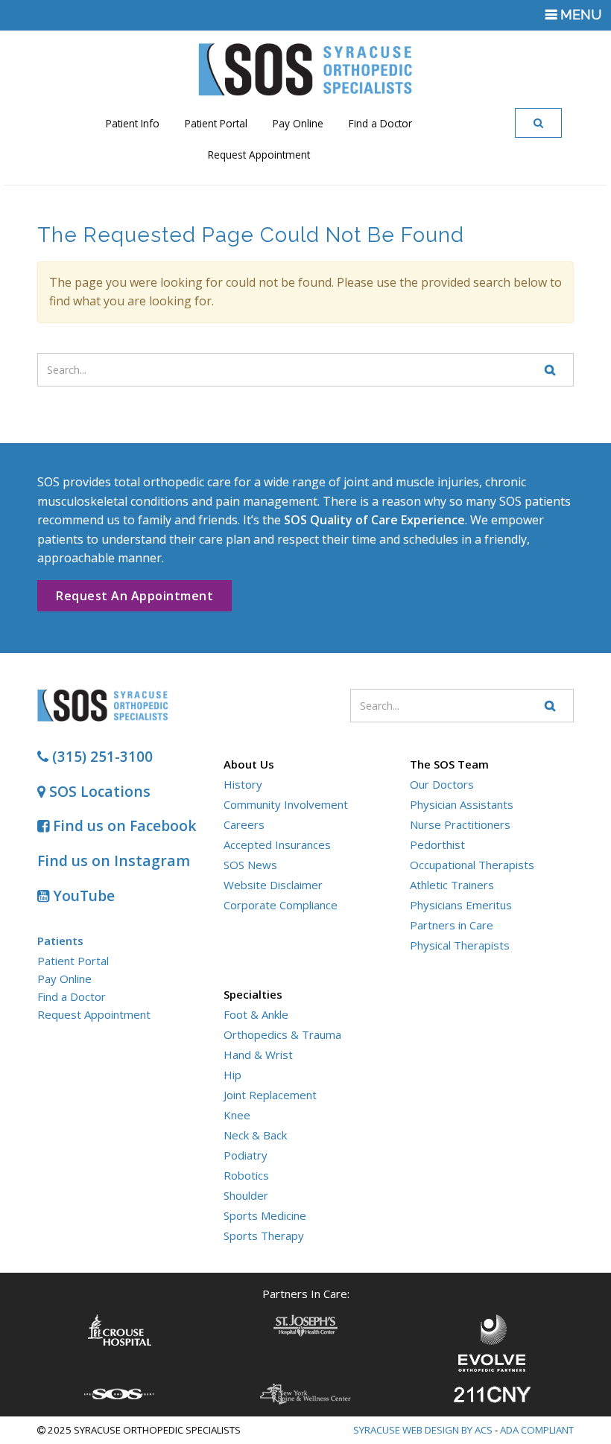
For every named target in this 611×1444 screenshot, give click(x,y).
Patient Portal (216, 123)
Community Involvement (286, 804)
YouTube (82, 895)
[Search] (539, 123)
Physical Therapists (460, 945)
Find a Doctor (380, 123)
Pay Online (298, 123)
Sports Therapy (264, 1235)
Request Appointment (259, 154)
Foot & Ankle (256, 1014)
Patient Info (132, 123)
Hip (232, 1074)
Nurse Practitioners (460, 824)
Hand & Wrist (258, 1054)
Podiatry (245, 1155)
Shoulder (246, 1195)
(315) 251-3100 (100, 756)
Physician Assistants (461, 804)
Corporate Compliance (281, 904)
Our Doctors (442, 784)
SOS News (250, 864)
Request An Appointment (134, 596)
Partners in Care (451, 924)
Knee (237, 1114)
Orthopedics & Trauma (282, 1034)
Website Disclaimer (273, 884)
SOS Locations (98, 791)
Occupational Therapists (472, 864)
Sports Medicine (265, 1215)
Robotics (246, 1175)
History (243, 784)
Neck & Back (255, 1134)
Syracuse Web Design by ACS (423, 1430)
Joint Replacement (270, 1094)
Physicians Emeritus (461, 904)
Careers (244, 824)
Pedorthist (437, 844)
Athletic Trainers (452, 884)
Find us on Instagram (113, 860)
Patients (60, 940)
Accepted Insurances (277, 844)
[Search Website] (550, 370)
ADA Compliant (537, 1430)
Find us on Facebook (123, 825)
